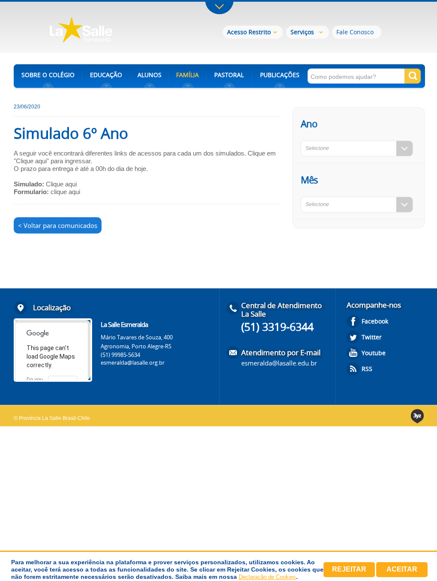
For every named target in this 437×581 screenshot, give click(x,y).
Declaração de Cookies (267, 577)
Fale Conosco (355, 32)
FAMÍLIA (187, 75)
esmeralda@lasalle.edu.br (279, 363)
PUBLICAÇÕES (279, 75)
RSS (367, 369)
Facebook (375, 321)
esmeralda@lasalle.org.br (133, 362)
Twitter (372, 337)
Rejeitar (349, 569)
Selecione (317, 148)
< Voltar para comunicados (57, 225)
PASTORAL (229, 75)
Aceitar (401, 569)
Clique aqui (61, 184)
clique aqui (65, 191)
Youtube (374, 353)
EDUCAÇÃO (106, 75)
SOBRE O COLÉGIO (48, 75)
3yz (418, 416)
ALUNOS (150, 75)
